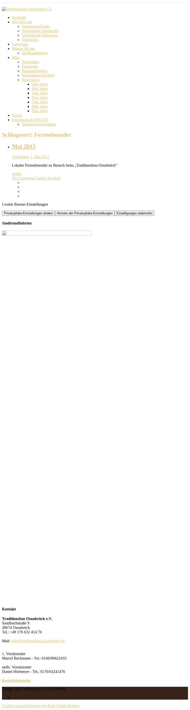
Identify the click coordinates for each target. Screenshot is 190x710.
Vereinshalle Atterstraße (40, 31)
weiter (17, 174)
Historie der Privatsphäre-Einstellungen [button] (85, 213)
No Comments (23, 178)
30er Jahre (40, 84)
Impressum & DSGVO (30, 120)
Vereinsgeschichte (36, 26)
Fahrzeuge (20, 44)
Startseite (19, 17)
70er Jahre (40, 102)
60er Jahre (40, 97)
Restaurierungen (34, 71)
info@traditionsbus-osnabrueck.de (38, 641)
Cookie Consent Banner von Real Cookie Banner (40, 706)
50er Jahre (40, 93)
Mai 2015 (24, 146)
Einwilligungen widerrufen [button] (134, 213)
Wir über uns (22, 22)
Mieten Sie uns (23, 48)
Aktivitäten (30, 62)
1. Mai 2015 (39, 157)
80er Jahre (40, 106)
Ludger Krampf (48, 178)
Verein (17, 115)
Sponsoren (30, 40)
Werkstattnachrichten (38, 75)
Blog (16, 57)
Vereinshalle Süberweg (40, 35)
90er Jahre (40, 111)
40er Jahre (40, 89)
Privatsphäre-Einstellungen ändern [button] (28, 213)
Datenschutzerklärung (39, 124)
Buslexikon (31, 80)
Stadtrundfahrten (35, 53)
